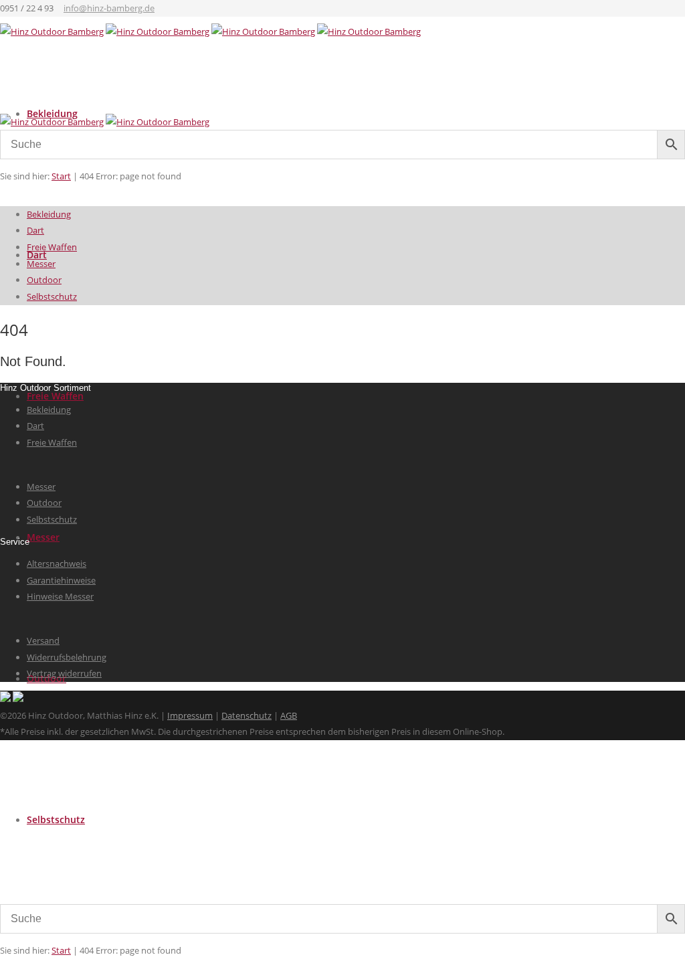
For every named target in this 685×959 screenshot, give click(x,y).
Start (61, 950)
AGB (288, 715)
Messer (43, 537)
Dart (35, 230)
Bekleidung (49, 214)
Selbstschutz (56, 819)
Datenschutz (246, 715)
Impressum (190, 715)
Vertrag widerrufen (64, 673)
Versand (43, 640)
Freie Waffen (55, 395)
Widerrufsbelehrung (66, 657)
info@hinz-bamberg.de (109, 8)
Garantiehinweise (61, 580)
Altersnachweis (56, 563)
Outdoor (44, 280)
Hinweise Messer (60, 596)
